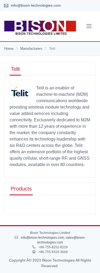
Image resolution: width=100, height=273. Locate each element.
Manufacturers (31, 49)
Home (8, 49)
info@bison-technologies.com (36, 5)
